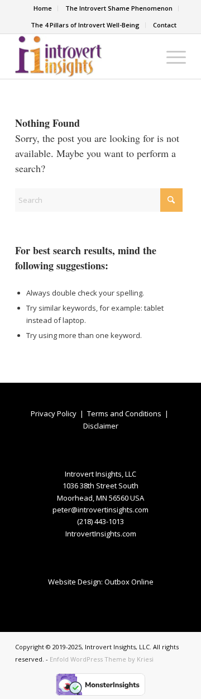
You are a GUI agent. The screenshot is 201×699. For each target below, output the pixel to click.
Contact (164, 25)
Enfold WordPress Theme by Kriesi (102, 659)
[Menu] (170, 56)
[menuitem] (43, 8)
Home (43, 8)
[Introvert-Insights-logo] (83, 56)
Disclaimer (100, 426)
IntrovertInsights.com (100, 534)
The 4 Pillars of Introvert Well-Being (85, 25)
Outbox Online (129, 582)
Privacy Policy (53, 413)
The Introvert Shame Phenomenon (119, 8)
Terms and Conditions (124, 413)
